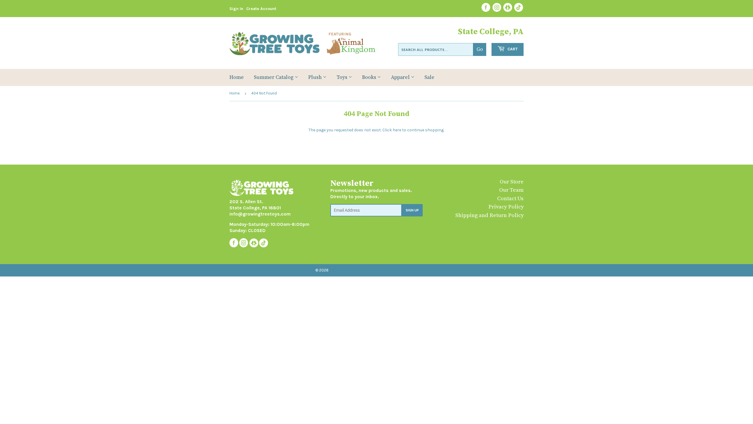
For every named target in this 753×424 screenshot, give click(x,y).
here (397, 129)
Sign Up (412, 210)
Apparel (401, 77)
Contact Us (510, 198)
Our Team (511, 190)
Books (369, 77)
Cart (512, 49)
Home (236, 77)
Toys (342, 77)
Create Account (261, 8)
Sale (429, 77)
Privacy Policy (506, 206)
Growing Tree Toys (347, 270)
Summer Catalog (274, 77)
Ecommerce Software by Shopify (402, 270)
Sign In (236, 8)
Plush (315, 77)
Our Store (512, 181)
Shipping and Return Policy (489, 215)
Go (480, 49)
